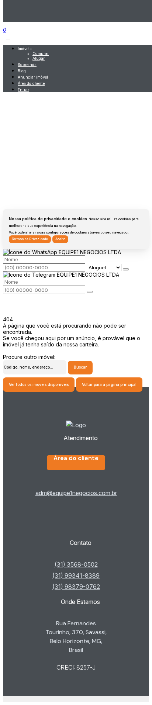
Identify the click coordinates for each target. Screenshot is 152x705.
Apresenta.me (20, 699)
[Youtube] (76, 525)
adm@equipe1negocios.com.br (76, 493)
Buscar (80, 367)
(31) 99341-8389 (76, 575)
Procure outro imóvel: (29, 357)
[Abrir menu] (8, 37)
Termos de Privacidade (30, 239)
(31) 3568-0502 (76, 564)
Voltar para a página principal (109, 384)
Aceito (60, 239)
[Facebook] (76, 519)
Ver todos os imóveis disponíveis (39, 384)
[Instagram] (76, 531)
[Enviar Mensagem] (90, 292)
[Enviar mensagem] (126, 269)
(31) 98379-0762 (76, 586)
